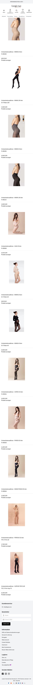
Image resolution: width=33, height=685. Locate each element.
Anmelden (6, 623)
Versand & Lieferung (7, 634)
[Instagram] (6, 674)
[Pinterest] (9, 674)
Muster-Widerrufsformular (8, 649)
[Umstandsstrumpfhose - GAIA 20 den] (16, 228)
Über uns (4, 657)
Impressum (4, 644)
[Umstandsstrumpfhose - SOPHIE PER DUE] (16, 568)
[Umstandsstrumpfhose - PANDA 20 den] (16, 423)
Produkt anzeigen (6, 60)
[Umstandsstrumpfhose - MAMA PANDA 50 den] (16, 471)
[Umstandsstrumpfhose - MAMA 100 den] (16, 83)
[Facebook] (3, 674)
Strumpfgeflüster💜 (6, 665)
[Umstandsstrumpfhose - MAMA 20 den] (16, 34)
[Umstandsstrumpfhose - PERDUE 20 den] (16, 520)
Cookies (4, 662)
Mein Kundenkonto (6, 647)
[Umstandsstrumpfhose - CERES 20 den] (16, 374)
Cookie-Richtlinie (6, 642)
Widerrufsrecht (5, 639)
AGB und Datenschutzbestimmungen (11, 632)
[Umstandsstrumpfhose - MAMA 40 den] (16, 131)
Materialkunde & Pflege (7, 660)
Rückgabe (4, 637)
